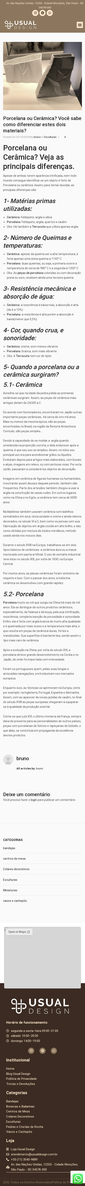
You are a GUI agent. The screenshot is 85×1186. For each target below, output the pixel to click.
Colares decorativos (16, 869)
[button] (80, 25)
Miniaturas (10, 890)
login (34, 799)
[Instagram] (35, 13)
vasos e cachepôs (15, 900)
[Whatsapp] (50, 13)
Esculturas (50, 137)
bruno (37, 137)
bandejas (9, 848)
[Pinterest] (42, 13)
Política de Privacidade (67, 1182)
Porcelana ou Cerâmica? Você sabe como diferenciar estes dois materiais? (42, 124)
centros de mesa (14, 858)
